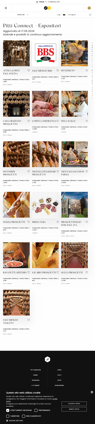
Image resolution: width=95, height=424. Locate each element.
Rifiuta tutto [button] (74, 409)
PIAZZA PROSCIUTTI (14, 222)
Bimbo (35, 375)
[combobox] (92, 392)
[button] (32, 420)
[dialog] (47, 406)
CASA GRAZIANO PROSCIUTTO (12, 122)
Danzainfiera (59, 385)
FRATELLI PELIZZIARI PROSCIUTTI (44, 173)
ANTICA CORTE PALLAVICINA (11, 72)
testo (59, 380)
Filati (59, 375)
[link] (89, 8)
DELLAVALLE (68, 121)
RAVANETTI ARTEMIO (15, 273)
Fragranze (35, 380)
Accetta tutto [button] (74, 404)
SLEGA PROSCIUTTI (72, 273)
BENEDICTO (68, 71)
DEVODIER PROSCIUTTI (10, 173)
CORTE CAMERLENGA (44, 121)
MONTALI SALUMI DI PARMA (72, 173)
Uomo (59, 370)
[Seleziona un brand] (47, 8)
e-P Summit (35, 385)
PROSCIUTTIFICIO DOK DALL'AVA (71, 224)
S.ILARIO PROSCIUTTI (44, 273)
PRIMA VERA (39, 222)
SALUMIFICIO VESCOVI (10, 321)
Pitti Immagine (36, 370)
